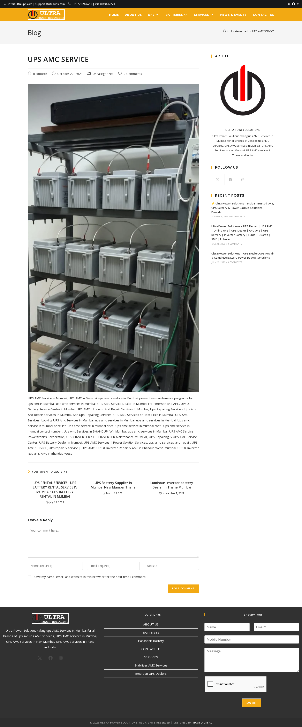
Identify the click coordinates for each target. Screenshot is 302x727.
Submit (252, 702)
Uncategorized (103, 74)
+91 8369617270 (105, 4)
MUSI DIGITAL (202, 722)
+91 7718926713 (82, 4)
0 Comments (133, 74)
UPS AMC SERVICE (263, 31)
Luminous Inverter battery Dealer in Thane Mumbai (171, 485)
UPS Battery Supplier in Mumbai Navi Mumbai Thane (113, 485)
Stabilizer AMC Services (151, 665)
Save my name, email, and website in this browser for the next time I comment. (90, 577)
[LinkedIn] (300, 4)
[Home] (224, 31)
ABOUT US (151, 624)
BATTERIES (151, 632)
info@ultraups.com (20, 4)
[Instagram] (298, 4)
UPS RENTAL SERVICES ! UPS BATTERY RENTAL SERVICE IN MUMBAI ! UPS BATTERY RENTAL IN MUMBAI (54, 489)
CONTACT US (150, 649)
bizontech (40, 74)
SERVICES (151, 657)
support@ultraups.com (50, 4)
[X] (289, 4)
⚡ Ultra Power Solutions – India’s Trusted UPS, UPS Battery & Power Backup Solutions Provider (242, 208)
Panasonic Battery (151, 641)
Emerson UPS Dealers (151, 673)
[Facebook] (293, 4)
